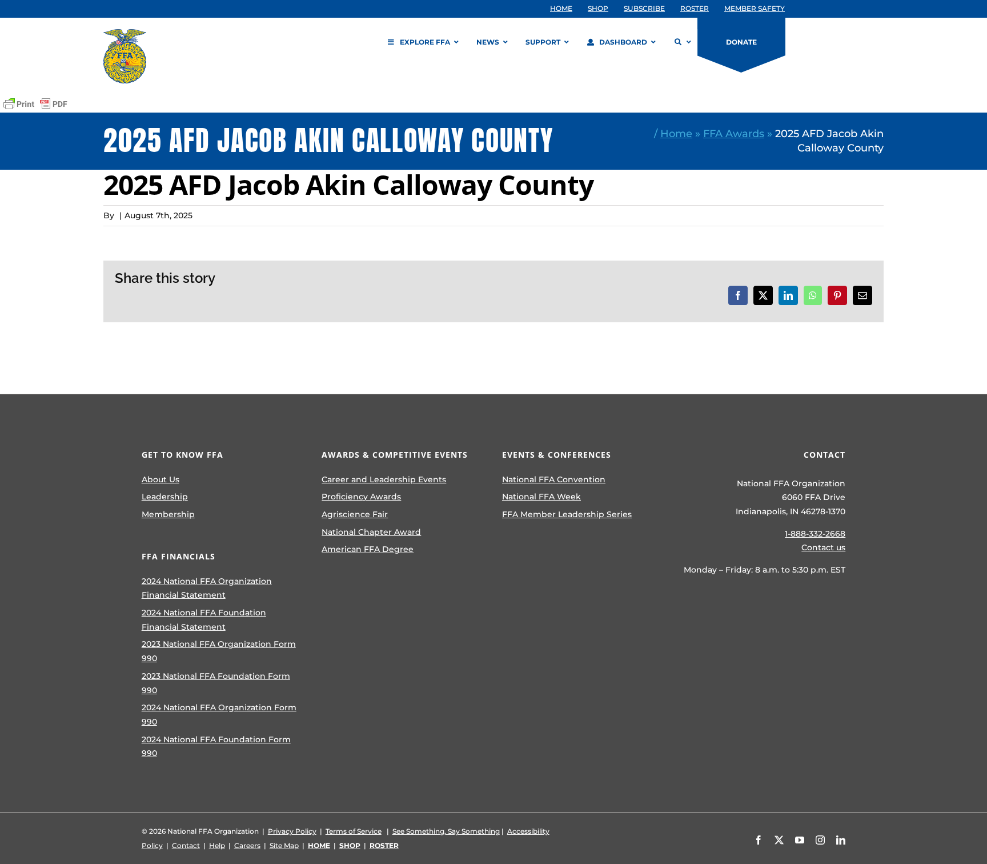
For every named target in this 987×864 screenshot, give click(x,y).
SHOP (349, 845)
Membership (168, 514)
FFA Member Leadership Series (567, 514)
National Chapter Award (371, 532)
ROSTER (384, 845)
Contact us (823, 547)
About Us (160, 479)
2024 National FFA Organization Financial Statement (207, 588)
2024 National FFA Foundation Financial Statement (204, 619)
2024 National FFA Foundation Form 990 (216, 746)
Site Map (284, 845)
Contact (186, 845)
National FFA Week (541, 496)
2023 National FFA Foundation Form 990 (216, 683)
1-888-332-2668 (815, 534)
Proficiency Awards (361, 496)
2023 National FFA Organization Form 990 (219, 651)
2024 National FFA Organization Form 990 (219, 714)
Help (217, 845)
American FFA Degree (368, 549)
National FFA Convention (553, 479)
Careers (247, 845)
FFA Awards (733, 133)
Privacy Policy (292, 831)
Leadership (165, 496)
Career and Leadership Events (384, 479)
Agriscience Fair (355, 514)
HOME (319, 845)
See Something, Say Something (446, 831)
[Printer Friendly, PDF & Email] (35, 104)
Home (676, 133)
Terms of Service (354, 831)
